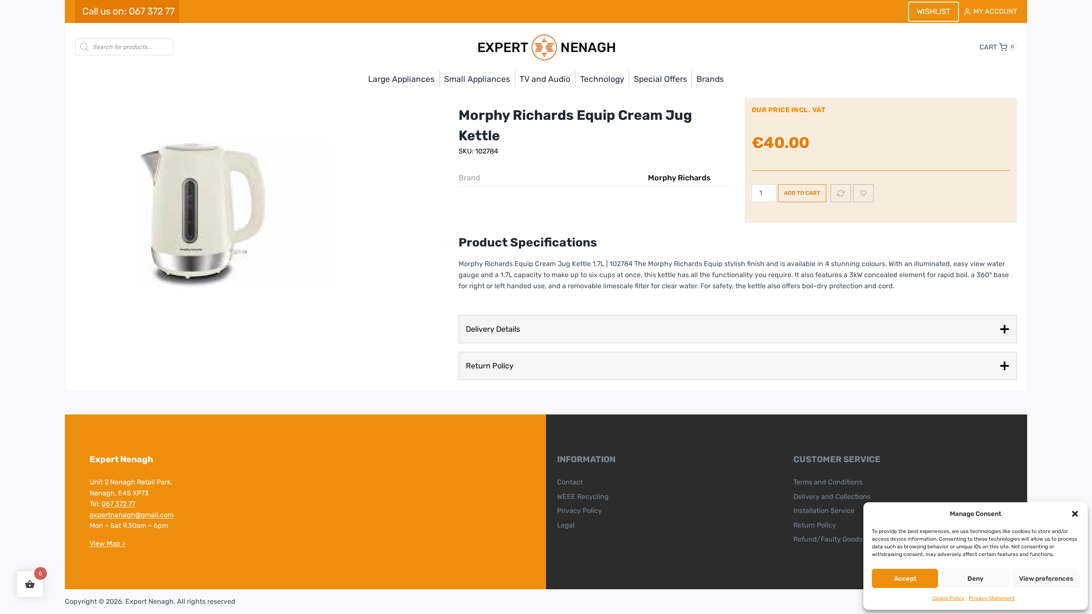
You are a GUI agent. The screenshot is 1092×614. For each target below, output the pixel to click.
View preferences (1046, 578)
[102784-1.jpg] (203, 215)
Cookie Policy (948, 598)
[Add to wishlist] (863, 193)
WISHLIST (933, 11)
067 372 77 (118, 504)
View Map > (107, 543)
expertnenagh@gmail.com (132, 515)
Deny (975, 578)
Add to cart (802, 193)
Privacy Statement (992, 598)
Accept (905, 578)
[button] (1075, 514)
